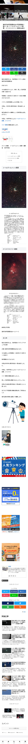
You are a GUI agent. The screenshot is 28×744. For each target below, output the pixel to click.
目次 (12, 153)
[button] (25, 365)
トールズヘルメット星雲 (14, 156)
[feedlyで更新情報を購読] (13, 576)
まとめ (10, 160)
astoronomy (5, 580)
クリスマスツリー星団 (14, 158)
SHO (9, 566)
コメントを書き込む (14, 728)
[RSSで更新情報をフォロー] (15, 576)
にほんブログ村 (6, 132)
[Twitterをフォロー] (11, 576)
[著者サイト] (9, 576)
